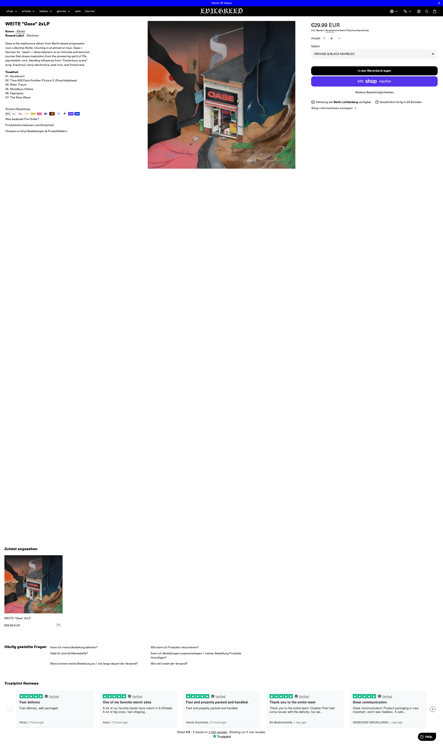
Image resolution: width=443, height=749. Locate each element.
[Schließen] (439, 3)
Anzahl (315, 38)
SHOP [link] (10, 11)
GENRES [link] (61, 11)
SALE (78, 11)
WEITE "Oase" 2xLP (17, 618)
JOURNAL (90, 11)
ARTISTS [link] (26, 11)
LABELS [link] (44, 11)
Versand (329, 30)
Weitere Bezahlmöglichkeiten (374, 92)
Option (315, 46)
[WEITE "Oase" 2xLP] (33, 584)
